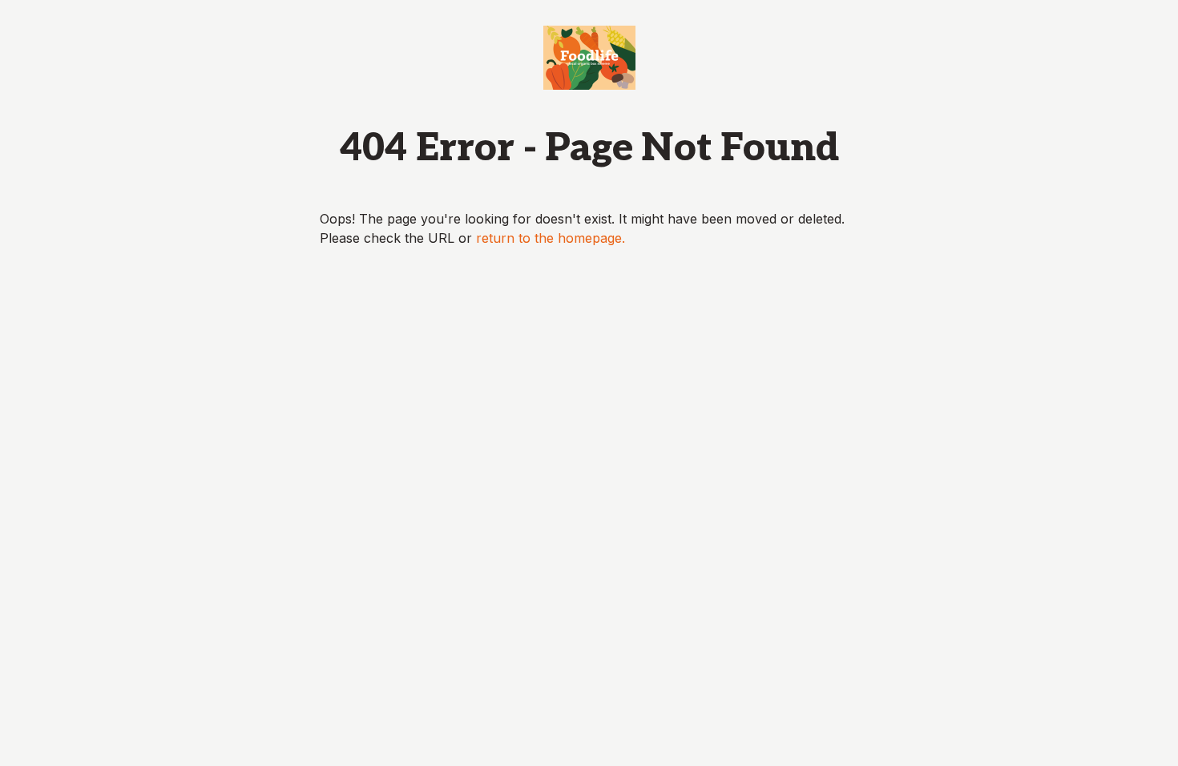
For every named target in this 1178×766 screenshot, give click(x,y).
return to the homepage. (550, 238)
